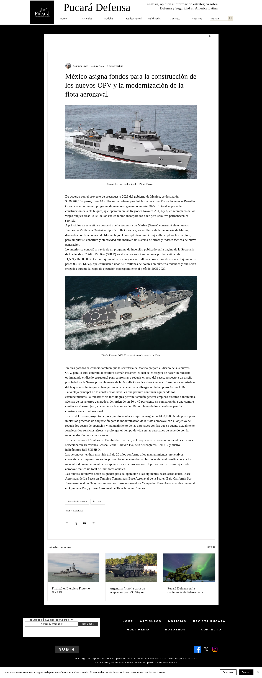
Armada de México (77, 501)
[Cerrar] (258, 672)
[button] (90, 18)
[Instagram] (214, 649)
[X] (206, 649)
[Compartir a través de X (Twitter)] (75, 523)
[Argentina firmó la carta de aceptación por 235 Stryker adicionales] (131, 567)
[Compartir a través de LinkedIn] (84, 523)
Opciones (228, 672)
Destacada (78, 510)
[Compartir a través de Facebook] (67, 523)
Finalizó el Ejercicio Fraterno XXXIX (71, 590)
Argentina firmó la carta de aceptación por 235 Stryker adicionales (127, 590)
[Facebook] (197, 649)
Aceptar (246, 672)
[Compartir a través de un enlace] (93, 523)
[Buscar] (230, 18)
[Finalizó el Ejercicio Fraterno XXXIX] (73, 567)
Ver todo (210, 546)
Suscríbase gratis (50, 620)
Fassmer (97, 501)
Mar (68, 510)
